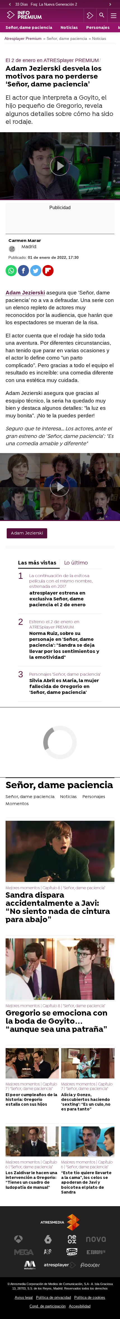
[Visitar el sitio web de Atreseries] (48, 1252)
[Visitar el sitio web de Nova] (96, 1239)
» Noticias (97, 38)
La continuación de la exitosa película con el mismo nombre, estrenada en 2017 (60, 581)
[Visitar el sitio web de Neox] (72, 1239)
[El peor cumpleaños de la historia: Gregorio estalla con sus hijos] (32, 1064)
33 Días (21, 4)
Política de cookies (89, 1297)
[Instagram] (12, 249)
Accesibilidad (79, 1306)
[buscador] (101, 15)
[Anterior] (10, 4)
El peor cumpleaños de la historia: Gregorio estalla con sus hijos (31, 1100)
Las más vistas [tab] (37, 563)
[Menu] (113, 15)
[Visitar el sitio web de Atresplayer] (60, 1265)
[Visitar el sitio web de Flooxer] (90, 1265)
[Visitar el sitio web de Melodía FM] (30, 1265)
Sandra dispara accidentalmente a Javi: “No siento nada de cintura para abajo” (58, 908)
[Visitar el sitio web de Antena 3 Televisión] (24, 1239)
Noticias (69, 28)
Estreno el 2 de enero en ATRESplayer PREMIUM (54, 624)
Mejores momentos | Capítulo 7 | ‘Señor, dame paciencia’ (31, 1086)
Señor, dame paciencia (29, 28)
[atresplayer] (90, 15)
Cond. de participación (48, 1306)
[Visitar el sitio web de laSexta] (48, 1239)
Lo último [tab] (76, 563)
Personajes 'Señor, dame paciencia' (65, 674)
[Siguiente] (110, 4)
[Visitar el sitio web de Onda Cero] (72, 1252)
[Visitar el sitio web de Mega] (24, 1252)
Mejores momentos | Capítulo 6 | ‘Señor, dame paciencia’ (31, 1164)
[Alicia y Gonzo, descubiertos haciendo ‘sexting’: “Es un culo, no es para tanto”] (87, 1064)
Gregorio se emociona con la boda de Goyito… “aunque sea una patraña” (56, 1022)
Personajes (98, 28)
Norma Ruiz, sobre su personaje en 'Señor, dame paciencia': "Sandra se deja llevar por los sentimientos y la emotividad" (64, 645)
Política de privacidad (53, 1297)
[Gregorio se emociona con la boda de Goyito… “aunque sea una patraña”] (60, 969)
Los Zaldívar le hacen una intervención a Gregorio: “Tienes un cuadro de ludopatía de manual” (31, 1180)
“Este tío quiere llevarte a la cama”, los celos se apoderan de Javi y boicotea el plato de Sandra (86, 1183)
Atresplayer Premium (23, 38)
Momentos (17, 804)
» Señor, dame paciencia (65, 38)
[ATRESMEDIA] (60, 1222)
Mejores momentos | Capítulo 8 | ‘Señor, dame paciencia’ (55, 888)
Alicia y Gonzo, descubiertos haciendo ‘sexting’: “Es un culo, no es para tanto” (86, 1102)
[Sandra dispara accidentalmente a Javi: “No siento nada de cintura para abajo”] (60, 852)
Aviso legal (24, 1297)
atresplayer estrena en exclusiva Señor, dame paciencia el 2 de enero (57, 599)
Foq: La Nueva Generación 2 (54, 4)
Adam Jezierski (27, 533)
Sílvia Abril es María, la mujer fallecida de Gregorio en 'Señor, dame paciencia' (64, 687)
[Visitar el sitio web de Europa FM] (96, 1252)
